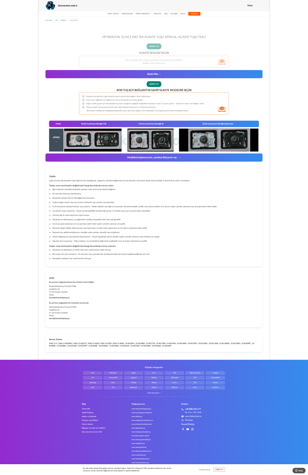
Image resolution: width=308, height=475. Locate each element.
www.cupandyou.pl (139, 455)
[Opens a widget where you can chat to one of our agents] (299, 471)
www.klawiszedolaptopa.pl (141, 409)
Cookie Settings (204, 469)
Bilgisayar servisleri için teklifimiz (93, 428)
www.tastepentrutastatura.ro (142, 420)
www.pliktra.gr (137, 416)
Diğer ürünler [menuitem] (143, 14)
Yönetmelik (86, 409)
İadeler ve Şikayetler (89, 416)
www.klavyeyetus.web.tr (140, 436)
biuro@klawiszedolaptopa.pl (59, 298)
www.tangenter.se (138, 443)
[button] (261, 6)
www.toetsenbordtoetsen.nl (142, 424)
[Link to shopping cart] (256, 5)
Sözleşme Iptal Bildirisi (90, 420)
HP (56, 20)
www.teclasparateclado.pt (141, 440)
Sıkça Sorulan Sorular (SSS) (92, 432)
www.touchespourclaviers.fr (142, 413)
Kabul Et (219, 469)
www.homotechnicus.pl (140, 463)
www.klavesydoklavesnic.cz (142, 451)
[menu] (154, 13)
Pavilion (63, 20)
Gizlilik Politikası (87, 413)
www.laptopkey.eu (138, 428)
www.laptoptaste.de (139, 447)
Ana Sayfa (48, 20)
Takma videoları (87, 424)
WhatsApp (189, 420)
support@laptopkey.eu (193, 416)
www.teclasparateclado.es (141, 432)
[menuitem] (113, 13)
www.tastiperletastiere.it (141, 459)
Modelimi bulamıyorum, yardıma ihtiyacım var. (154, 157)
